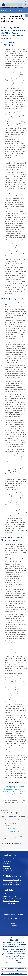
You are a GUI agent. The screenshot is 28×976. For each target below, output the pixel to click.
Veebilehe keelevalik (9, 903)
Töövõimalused (7, 861)
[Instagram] (12, 918)
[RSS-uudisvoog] (23, 918)
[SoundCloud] (20, 918)
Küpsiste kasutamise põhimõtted (12, 898)
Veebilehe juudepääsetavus (11, 901)
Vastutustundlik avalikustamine (12, 884)
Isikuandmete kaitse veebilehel (12, 896)
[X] (4, 918)
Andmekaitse (7, 894)
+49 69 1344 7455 (12, 828)
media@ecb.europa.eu (14, 831)
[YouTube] (16, 918)
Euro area (22, 791)
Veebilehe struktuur (9, 906)
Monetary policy (10, 787)
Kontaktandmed (8, 868)
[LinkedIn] (8, 918)
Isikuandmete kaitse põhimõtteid (14, 962)
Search (21, 4)
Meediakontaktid (9, 843)
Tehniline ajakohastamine (10, 882)
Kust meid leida (7, 870)
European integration (10, 794)
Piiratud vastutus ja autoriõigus (12, 880)
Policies (22, 794)
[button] (25, 2)
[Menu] (25, 4)
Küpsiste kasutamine (15, 965)
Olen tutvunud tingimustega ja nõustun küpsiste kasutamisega (15, 969)
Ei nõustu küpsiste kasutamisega (15, 973)
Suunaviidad (6, 863)
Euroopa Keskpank (8, 859)
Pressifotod (6, 866)
